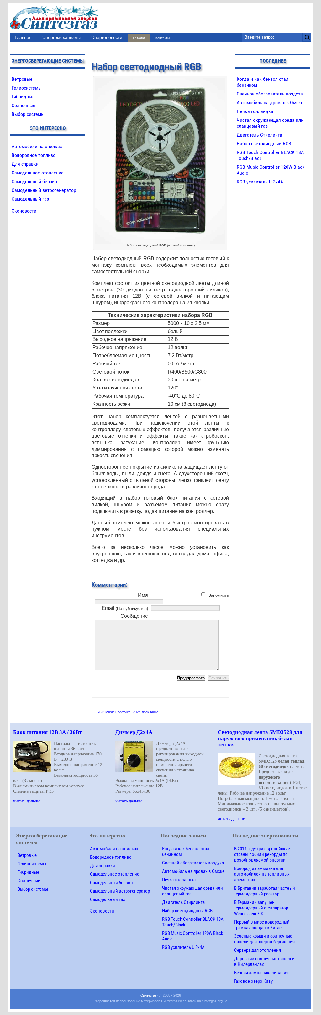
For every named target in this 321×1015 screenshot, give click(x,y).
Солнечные (23, 105)
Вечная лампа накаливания (261, 973)
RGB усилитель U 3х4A (260, 182)
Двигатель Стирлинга (259, 135)
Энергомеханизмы (61, 37)
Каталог (139, 37)
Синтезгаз (148, 995)
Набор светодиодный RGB (264, 144)
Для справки (25, 164)
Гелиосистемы (27, 88)
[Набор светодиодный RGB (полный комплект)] (160, 80)
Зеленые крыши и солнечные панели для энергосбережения (264, 939)
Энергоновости (106, 37)
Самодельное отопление (38, 173)
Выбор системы (28, 114)
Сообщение (134, 616)
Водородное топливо (33, 155)
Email (125, 608)
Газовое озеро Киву (253, 981)
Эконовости (24, 211)
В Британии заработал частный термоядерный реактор (264, 891)
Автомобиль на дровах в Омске (270, 103)
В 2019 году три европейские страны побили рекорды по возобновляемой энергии (262, 854)
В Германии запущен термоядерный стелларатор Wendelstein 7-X (261, 907)
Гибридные (23, 97)
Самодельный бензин (34, 181)
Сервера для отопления (257, 950)
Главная (23, 37)
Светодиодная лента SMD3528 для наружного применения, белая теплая (260, 738)
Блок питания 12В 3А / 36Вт (47, 732)
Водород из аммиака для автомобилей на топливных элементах (262, 874)
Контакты (162, 37)
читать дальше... (28, 800)
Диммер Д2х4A (133, 732)
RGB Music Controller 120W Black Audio (127, 712)
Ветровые (22, 79)
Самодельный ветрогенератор (44, 190)
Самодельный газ (30, 199)
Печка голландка (255, 111)
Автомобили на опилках (37, 146)
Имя (143, 595)
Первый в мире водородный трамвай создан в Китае (262, 924)
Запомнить (218, 595)
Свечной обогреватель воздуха (270, 94)
